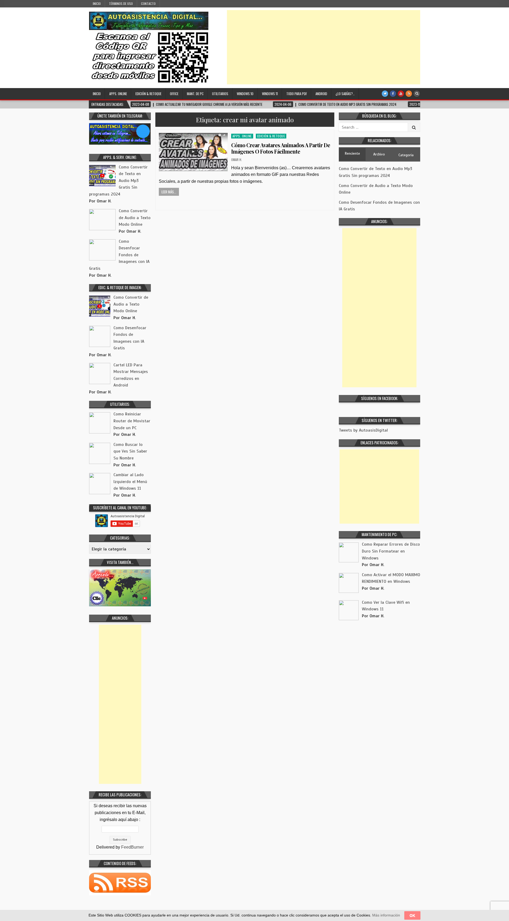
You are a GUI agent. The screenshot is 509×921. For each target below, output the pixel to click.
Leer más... (168, 191)
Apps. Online (118, 93)
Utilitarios (220, 93)
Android (321, 93)
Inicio (97, 3)
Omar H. (236, 159)
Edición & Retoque (148, 93)
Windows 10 (245, 93)
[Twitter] (385, 93)
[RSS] (409, 93)
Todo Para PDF (296, 93)
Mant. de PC (195, 93)
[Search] (417, 93)
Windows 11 (270, 93)
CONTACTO (148, 3)
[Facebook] (393, 93)
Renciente (352, 153)
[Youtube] (401, 93)
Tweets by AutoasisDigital (363, 430)
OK (412, 915)
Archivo (379, 154)
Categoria (406, 155)
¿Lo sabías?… (345, 93)
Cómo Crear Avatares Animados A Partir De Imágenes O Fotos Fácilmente (280, 148)
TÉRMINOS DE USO (121, 3)
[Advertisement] (323, 47)
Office (174, 93)
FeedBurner (132, 847)
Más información (386, 915)
